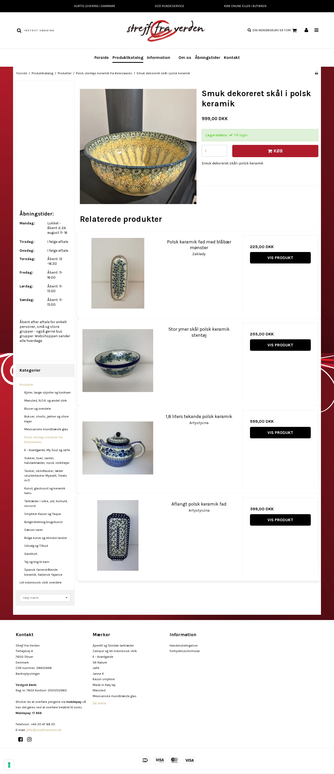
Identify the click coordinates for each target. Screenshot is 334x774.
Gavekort (30, 554)
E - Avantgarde (103, 657)
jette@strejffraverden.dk (44, 730)
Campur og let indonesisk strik (115, 651)
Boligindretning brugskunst (43, 522)
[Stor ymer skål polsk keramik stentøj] (117, 360)
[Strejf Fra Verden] (167, 30)
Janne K (98, 673)
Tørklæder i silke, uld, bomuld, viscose (46, 503)
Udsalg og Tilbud (36, 546)
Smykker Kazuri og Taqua (42, 514)
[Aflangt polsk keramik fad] (117, 535)
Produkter (26, 384)
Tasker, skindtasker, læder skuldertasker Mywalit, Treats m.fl (45, 475)
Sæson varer (33, 530)
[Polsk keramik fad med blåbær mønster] (117, 273)
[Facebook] (22, 739)
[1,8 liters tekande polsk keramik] (117, 448)
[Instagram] (31, 739)
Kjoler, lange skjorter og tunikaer (47, 392)
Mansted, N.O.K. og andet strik (45, 400)
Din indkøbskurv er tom (272, 30)
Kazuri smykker (104, 679)
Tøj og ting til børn (36, 562)
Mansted (99, 690)
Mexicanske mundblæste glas (46, 429)
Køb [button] (278, 150)
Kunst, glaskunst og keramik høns (44, 491)
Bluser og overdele (37, 408)
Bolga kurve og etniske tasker (45, 538)
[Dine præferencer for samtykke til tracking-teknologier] (9, 765)
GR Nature (100, 662)
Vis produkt (280, 257)
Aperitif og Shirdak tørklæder (113, 645)
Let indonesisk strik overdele (41, 582)
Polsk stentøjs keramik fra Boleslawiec (43, 439)
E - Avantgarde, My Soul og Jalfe (47, 450)
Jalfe (96, 668)
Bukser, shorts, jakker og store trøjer (46, 419)
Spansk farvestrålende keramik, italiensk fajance (43, 572)
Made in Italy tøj (104, 685)
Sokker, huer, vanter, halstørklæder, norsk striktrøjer (46, 460)
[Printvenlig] (316, 73)
